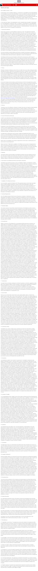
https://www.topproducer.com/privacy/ (8, 98)
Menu (37, 5)
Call (13, 5)
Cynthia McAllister (7, 4)
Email (16, 5)
